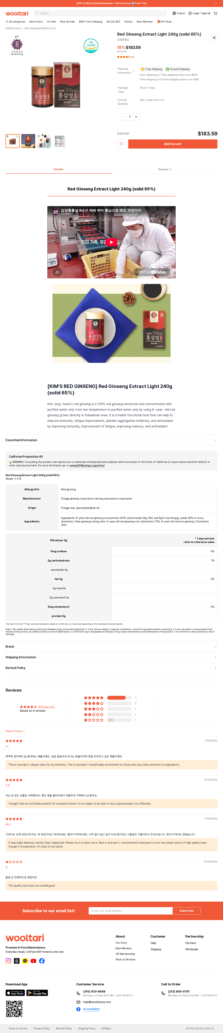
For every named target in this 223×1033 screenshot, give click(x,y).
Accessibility (91, 1009)
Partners (190, 943)
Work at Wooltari (125, 959)
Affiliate (106, 1028)
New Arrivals (67, 21)
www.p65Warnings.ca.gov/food (87, 465)
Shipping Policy (86, 1028)
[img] (14, 741)
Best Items (36, 21)
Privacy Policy (42, 1028)
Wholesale (191, 949)
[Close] (214, 3)
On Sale (51, 21)
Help (153, 943)
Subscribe (187, 910)
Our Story (121, 942)
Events (128, 21)
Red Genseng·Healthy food (40, 28)
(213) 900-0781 (179, 991)
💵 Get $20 (113, 21)
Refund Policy (64, 1028)
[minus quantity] (123, 116)
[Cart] (215, 13)
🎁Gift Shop (164, 21)
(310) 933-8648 (94, 991)
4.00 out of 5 (46, 707)
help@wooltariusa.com (97, 1002)
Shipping (156, 949)
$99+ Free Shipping (90, 21)
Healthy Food (13, 28)
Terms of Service (18, 1028)
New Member (145, 21)
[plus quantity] (136, 116)
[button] (124, 56)
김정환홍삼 (123, 39)
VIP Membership (125, 954)
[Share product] (213, 37)
